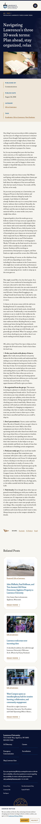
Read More (13, 605)
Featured (10, 578)
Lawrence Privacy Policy (16, 816)
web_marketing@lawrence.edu (11, 779)
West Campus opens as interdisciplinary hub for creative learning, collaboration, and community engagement (20, 697)
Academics (9, 117)
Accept (24, 820)
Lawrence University (11, 735)
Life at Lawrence (11, 107)
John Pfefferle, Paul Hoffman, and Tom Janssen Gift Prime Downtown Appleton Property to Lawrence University (20, 588)
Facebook (22, 531)
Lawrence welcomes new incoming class (17, 642)
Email (36, 531)
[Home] (4, 13)
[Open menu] (35, 5)
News (8, 13)
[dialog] (20, 815)
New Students (30, 117)
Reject (34, 820)
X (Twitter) (29, 531)
